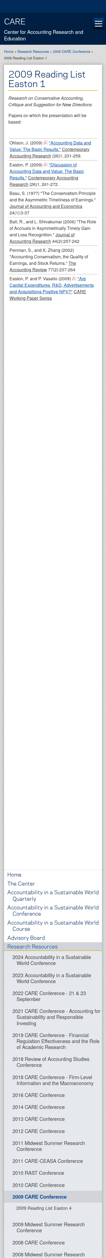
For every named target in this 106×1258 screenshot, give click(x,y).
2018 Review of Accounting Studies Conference (51, 1061)
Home (8, 51)
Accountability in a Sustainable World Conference (53, 910)
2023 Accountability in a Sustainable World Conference (52, 977)
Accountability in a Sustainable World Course (53, 925)
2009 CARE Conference (71, 51)
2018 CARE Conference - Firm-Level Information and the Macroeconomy (53, 1079)
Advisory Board (26, 937)
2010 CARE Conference (39, 1184)
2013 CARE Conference (39, 1118)
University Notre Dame (53, 7)
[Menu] (98, 23)
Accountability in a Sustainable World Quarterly (53, 895)
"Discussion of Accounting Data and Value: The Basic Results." (47, 171)
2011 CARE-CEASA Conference (48, 1160)
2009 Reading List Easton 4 (43, 1208)
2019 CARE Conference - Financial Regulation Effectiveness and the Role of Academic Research (56, 1040)
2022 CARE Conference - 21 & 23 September (49, 995)
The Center (21, 883)
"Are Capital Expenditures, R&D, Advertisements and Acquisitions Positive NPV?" (52, 285)
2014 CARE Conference (39, 1106)
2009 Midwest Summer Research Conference (49, 1227)
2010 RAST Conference (38, 1172)
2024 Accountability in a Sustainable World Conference (52, 959)
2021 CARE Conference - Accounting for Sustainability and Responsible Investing (56, 1016)
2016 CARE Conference (39, 1094)
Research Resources (33, 51)
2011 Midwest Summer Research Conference (49, 1145)
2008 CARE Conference (39, 1242)
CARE (15, 21)
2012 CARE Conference (39, 1130)
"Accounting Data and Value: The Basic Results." (50, 146)
